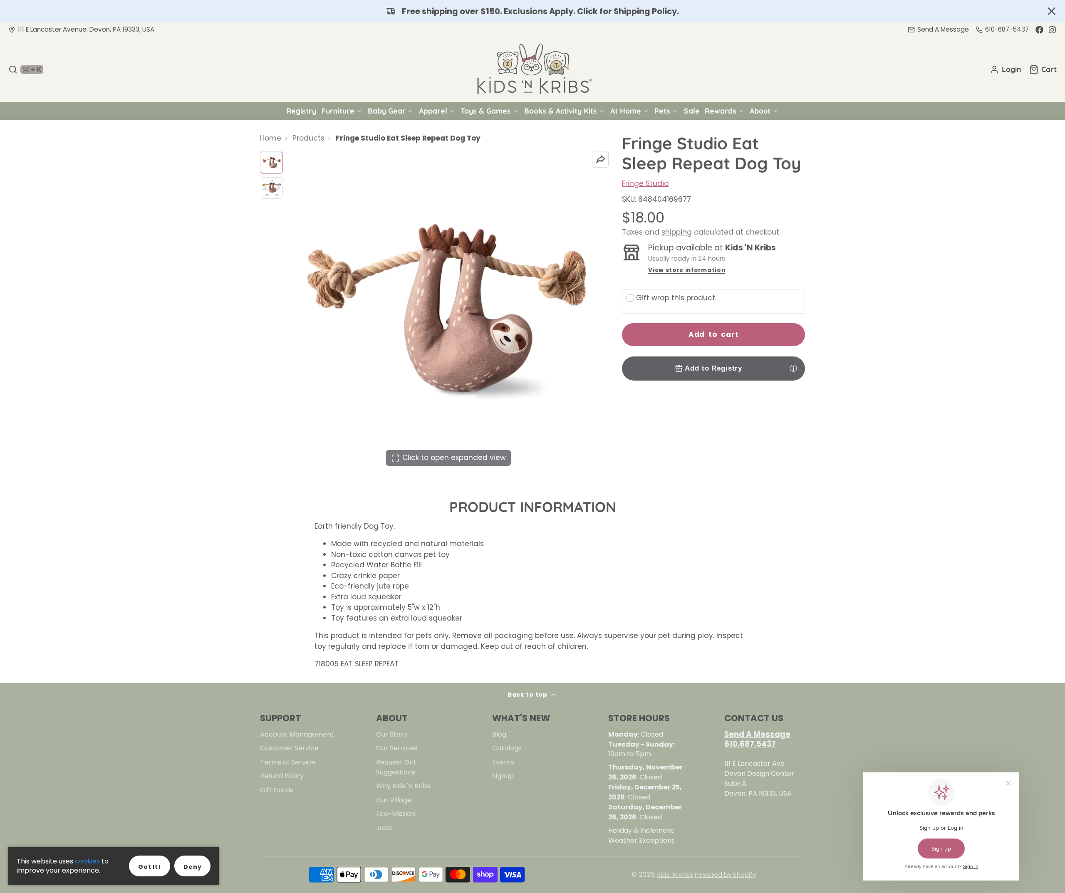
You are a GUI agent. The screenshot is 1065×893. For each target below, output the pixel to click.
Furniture (338, 110)
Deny (192, 867)
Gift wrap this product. (676, 298)
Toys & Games (486, 110)
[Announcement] (532, 11)
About (760, 110)
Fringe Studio (645, 183)
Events (503, 762)
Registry (301, 110)
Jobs (384, 828)
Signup (503, 776)
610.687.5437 (750, 744)
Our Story (391, 734)
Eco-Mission (395, 814)
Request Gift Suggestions (396, 767)
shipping (676, 232)
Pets (662, 110)
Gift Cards (276, 790)
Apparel (433, 110)
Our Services (396, 748)
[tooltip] (793, 368)
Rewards (720, 110)
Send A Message (757, 734)
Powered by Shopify (725, 874)
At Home (625, 110)
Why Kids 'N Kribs (403, 786)
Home (270, 138)
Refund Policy (282, 776)
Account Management (297, 734)
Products (308, 138)
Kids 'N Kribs (675, 874)
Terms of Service (287, 762)
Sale (692, 110)
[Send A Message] (938, 30)
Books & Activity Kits (560, 110)
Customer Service (289, 748)
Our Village (393, 800)
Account (1005, 69)
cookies (87, 861)
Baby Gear (387, 110)
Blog (499, 734)
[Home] (532, 69)
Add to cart (714, 334)
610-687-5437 (1007, 29)
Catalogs (507, 748)
